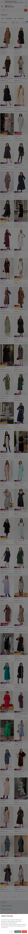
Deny (11, 931)
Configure (17, 931)
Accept (24, 931)
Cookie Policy (4, 927)
